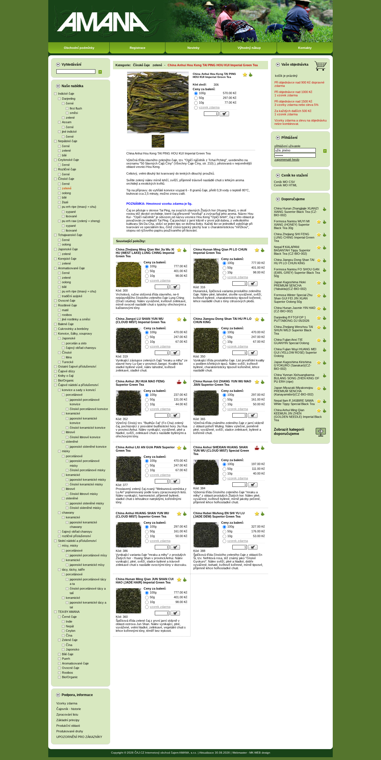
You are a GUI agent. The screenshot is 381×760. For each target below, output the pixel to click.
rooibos (67, 314)
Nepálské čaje (67, 141)
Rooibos (67, 672)
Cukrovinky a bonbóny (73, 328)
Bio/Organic (66, 380)
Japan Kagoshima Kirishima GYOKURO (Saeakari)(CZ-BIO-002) (292, 365)
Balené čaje (66, 324)
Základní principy (67, 720)
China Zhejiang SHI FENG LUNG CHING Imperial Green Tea (294, 237)
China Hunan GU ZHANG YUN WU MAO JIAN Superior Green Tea (222, 383)
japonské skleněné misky (87, 503)
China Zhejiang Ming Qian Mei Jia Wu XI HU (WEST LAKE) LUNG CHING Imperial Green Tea (145, 253)
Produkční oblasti (68, 725)
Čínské (67, 352)
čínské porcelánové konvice (89, 409)
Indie (69, 621)
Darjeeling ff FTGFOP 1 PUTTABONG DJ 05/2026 (291, 319)
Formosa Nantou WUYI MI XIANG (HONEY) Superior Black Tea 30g (292, 225)
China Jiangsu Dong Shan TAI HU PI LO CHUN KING (294, 261)
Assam (66, 122)
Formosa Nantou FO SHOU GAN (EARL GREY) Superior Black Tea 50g (297, 273)
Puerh (66, 658)
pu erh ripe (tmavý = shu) (79, 206)
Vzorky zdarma (66, 703)
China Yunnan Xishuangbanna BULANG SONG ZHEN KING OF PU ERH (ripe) (296, 378)
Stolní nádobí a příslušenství (77, 540)
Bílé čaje (67, 654)
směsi (74, 113)
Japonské (68, 338)
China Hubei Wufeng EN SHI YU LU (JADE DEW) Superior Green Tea (219, 514)
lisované (71, 216)
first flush (76, 108)
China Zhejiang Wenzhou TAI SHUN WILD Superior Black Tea (293, 330)
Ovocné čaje (66, 300)
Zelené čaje (70, 640)
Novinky (193, 47)
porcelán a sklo (76, 343)
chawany (68, 512)
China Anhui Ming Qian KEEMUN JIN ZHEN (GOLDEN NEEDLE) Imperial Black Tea (298, 415)
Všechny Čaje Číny (188, 163)
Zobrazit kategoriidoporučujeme (289, 431)
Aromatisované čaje (71, 268)
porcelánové (74, 394)
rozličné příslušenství (76, 536)
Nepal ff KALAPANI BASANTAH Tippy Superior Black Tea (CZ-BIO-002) (292, 250)
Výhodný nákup (249, 47)
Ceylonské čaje (68, 159)
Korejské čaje (67, 258)
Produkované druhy (69, 731)
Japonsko (72, 649)
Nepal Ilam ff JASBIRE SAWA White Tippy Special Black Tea (294, 402)
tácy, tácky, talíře (73, 569)
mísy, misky (70, 545)
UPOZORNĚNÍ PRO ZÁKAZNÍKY (79, 736)
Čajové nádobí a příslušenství (78, 385)
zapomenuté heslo (286, 159)
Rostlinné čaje (67, 305)
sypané (71, 211)
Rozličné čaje (67, 169)
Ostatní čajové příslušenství (77, 366)
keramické (73, 413)
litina (69, 357)
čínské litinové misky (84, 493)
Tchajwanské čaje (70, 235)
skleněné (72, 441)
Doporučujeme (293, 199)
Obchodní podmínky (79, 47)
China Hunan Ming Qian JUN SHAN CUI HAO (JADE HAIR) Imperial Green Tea (144, 580)
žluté (65, 202)
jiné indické (69, 131)
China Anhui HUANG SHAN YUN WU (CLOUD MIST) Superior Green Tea (142, 514)
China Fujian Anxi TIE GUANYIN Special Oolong (291, 341)
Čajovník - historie (68, 709)
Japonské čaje (68, 249)
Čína (69, 635)
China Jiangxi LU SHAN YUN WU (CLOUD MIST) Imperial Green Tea (140, 320)
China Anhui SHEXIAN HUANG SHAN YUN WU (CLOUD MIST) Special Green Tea (221, 450)
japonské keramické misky (88, 479)
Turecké (67, 362)
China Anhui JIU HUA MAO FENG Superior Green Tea (140, 383)
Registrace (137, 47)
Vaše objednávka (294, 64)
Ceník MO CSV (284, 182)
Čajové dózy (66, 371)
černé (70, 103)
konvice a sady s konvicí (79, 390)
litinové (70, 432)
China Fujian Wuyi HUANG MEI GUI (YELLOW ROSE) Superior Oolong (295, 352)
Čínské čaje (66, 178)
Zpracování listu (67, 714)
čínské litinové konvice (85, 437)
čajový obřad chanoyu (81, 347)
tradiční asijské (72, 296)
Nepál (70, 626)
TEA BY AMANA (68, 611)
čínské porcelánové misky (87, 470)
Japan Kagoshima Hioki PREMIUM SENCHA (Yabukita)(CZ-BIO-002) (290, 285)
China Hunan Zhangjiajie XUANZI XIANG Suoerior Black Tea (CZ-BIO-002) (296, 212)
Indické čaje (66, 93)
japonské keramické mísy (87, 564)
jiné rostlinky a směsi (76, 319)
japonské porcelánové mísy (88, 555)
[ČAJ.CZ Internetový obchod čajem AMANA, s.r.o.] (190, 41)
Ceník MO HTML (285, 185)
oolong (66, 193)
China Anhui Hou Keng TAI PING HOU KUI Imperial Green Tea (213, 65)
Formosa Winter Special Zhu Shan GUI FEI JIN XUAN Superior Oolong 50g (293, 298)
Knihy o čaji (65, 375)
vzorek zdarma (209, 107)
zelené (70, 117)
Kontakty (305, 47)
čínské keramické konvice (87, 427)
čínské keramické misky (86, 484)
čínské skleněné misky (85, 507)
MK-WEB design (259, 752)
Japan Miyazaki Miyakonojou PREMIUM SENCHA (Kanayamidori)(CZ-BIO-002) (294, 391)
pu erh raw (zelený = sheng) (81, 221)
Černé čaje (69, 616)
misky (66, 451)
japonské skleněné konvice (88, 446)
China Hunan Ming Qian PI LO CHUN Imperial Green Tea (220, 251)
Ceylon (70, 630)
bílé (64, 155)
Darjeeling (68, 98)
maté (65, 310)
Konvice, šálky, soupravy (75, 333)
